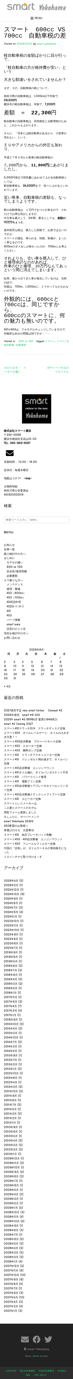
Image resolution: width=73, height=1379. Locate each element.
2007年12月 (11, 1266)
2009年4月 (11, 1194)
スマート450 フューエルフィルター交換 (29, 843)
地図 (28, 1375)
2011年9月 (10, 1095)
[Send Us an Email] (25, 1339)
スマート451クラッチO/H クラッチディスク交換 (34, 728)
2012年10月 (11, 1073)
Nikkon (36, 1356)
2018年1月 (10, 992)
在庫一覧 (9, 549)
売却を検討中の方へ (16, 633)
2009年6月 (11, 1185)
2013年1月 (10, 1068)
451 (7, 610)
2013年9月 (11, 1055)
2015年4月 (10, 1028)
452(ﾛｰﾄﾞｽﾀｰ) (13, 606)
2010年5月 (11, 1136)
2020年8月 (11, 943)
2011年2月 (10, 1118)
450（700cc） (14, 597)
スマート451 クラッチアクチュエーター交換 (32, 754)
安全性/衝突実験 (15, 571)
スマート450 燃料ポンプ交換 (23, 750)
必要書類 (11, 575)
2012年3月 (11, 1086)
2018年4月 (10, 979)
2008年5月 (11, 1243)
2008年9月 (11, 1225)
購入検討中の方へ (15, 553)
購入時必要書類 (27, 1370)
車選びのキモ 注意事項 (20, 830)
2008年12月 (11, 1212)
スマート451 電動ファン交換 (22, 781)
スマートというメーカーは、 (21, 803)
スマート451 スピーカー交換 (22, 798)
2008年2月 (11, 1257)
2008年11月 (11, 1216)
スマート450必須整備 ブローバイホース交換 (32, 741)
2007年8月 (11, 1283)
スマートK (62, 341)
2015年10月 (11, 1024)
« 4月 (7, 686)
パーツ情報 (12, 619)
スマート (50, 341)
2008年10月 (12, 1221)
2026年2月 (11, 885)
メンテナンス (13, 584)
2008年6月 (11, 1239)
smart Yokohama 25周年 (19, 821)
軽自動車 (9, 344)
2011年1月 (10, 1122)
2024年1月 (10, 916)
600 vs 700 (24, 341)
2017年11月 (10, 997)
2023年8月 (11, 939)
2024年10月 (11, 894)
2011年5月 (10, 1109)
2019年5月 (11, 961)
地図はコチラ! (18, 478)
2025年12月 (11, 889)
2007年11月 (11, 1270)
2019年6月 (11, 956)
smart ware (12, 624)
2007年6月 (11, 1292)
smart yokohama (46, 43)
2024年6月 (11, 912)
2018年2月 (11, 988)
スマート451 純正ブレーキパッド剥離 (28, 834)
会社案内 (61, 1370)
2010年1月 (10, 1154)
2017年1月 (10, 1015)
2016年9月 (11, 1019)
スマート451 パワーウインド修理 (25, 776)
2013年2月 (11, 1064)
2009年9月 (11, 1171)
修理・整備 (12, 588)
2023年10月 (11, 930)
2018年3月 (11, 983)
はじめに (9, 557)
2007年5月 (11, 1297)
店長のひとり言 (15, 628)
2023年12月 (11, 921)
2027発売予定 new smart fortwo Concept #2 (33, 710)
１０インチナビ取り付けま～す (23, 856)
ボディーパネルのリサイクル (58, 369)
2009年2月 (11, 1203)
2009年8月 (11, 1176)
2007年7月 (11, 1288)
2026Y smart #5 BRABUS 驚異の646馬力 (30, 719)
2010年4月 (11, 1140)
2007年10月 (11, 1275)
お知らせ (9, 544)
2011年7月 (10, 1104)
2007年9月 (11, 1279)
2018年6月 (11, 974)
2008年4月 (11, 1248)
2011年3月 (10, 1113)
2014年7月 (10, 1042)
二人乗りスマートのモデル (20, 807)
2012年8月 (11, 1077)
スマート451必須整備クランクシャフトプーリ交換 (34, 794)
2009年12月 (12, 1158)
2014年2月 (10, 1051)
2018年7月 (10, 970)
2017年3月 (10, 1010)
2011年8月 (10, 1100)
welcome (11, 1370)
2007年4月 (11, 1301)
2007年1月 (10, 1310)
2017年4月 (10, 1006)
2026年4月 (11, 880)
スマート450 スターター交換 (23, 745)
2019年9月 (11, 952)
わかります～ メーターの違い (15, 369)
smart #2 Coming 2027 (18, 723)
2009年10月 (12, 1167)
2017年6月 (10, 1001)
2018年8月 (11, 965)
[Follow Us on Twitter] (48, 1339)
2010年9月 (11, 1127)
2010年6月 (11, 1131)
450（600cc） (15, 593)
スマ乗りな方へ (13, 580)
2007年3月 (11, 1306)
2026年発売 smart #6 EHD (22, 714)
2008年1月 (11, 1261)
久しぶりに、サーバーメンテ (21, 816)
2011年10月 (11, 1091)
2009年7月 (11, 1180)
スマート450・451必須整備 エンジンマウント (33, 839)
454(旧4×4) (12, 601)
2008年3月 (11, 1252)
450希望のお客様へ (16, 825)
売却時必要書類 (46, 1370)
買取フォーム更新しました (20, 812)
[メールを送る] (10, 453)
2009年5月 (11, 1189)
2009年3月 (11, 1198)
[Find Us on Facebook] (36, 1339)
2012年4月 (10, 1082)
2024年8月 (11, 903)
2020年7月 (11, 947)
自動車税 (21, 344)
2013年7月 (10, 1059)
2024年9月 (11, 898)
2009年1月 (11, 1207)
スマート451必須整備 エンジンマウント (29, 767)
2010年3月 (11, 1145)
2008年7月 (11, 1234)
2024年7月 (11, 907)
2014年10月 (11, 1037)
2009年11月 (11, 1163)
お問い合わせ (12, 637)
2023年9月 (11, 934)
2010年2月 (11, 1149)
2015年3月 (11, 1033)
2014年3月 (10, 1046)
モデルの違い (13, 562)
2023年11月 (11, 925)
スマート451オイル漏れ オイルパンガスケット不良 (36, 772)
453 (8, 615)
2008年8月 (11, 1230)
